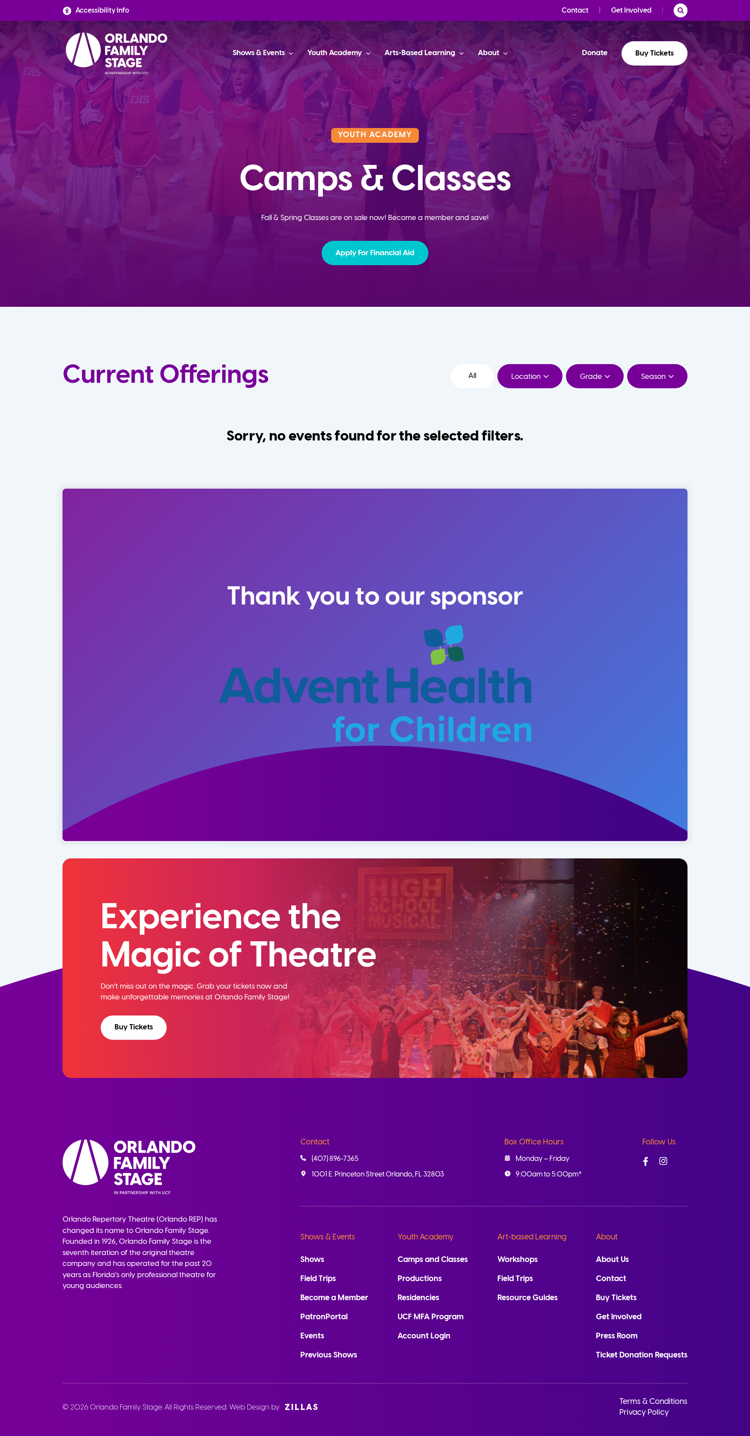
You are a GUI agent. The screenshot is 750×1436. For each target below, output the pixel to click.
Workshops (517, 1260)
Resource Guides (527, 1298)
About (607, 1237)
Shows (312, 1260)
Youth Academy (426, 1237)
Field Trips (318, 1279)
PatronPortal (324, 1317)
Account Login (424, 1336)
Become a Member (334, 1298)
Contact (575, 10)
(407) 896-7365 (335, 1159)
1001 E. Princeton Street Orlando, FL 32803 (378, 1174)
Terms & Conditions (653, 1402)
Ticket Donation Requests (642, 1355)
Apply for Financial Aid (375, 253)
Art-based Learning (531, 1237)
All (472, 376)
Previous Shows (328, 1355)
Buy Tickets (654, 53)
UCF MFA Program (431, 1317)
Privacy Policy (644, 1413)
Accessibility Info (102, 10)
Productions (420, 1279)
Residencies (418, 1298)
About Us (612, 1260)
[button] (375, 253)
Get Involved (631, 10)
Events (312, 1336)
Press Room (617, 1336)
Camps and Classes (433, 1260)
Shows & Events (327, 1237)
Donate (595, 53)
